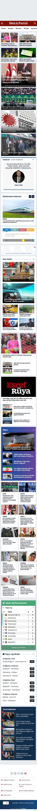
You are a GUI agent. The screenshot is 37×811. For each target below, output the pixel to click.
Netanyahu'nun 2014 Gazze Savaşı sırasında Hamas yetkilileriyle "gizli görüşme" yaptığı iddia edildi (26, 521)
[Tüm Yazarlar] (33, 160)
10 (23, 85)
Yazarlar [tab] (6, 160)
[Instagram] (18, 773)
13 (29, 85)
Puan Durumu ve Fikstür (25, 785)
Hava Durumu (26, 780)
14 (31, 85)
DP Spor (26, 28)
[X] (15, 773)
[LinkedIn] (21, 773)
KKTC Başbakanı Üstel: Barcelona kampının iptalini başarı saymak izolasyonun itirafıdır (9, 520)
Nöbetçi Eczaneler (8, 780)
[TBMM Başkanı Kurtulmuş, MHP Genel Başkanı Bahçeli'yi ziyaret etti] (7, 455)
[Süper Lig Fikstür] (33, 654)
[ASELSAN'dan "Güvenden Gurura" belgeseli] (7, 462)
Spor (4, 494)
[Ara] (35, 23)
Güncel (5, 219)
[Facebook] (11, 773)
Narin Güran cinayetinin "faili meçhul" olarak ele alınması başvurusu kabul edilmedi (27, 567)
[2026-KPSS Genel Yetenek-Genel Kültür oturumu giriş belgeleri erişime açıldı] (27, 580)
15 (33, 85)
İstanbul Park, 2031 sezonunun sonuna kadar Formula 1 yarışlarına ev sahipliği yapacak (9, 498)
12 (27, 85)
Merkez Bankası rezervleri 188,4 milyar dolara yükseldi (9, 542)
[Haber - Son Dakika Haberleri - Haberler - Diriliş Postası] (18, 23)
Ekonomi (18, 28)
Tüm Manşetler (7, 791)
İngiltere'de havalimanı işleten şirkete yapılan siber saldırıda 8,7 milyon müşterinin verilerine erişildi (27, 498)
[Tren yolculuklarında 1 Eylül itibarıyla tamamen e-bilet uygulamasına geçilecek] (18, 209)
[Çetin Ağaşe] (18, 176)
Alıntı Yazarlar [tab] (17, 160)
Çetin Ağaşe (18, 185)
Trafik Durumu (7, 784)
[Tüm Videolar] (33, 430)
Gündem (11, 28)
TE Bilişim (23, 808)
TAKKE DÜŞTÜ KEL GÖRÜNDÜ (18, 164)
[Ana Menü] (2, 23)
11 (25, 85)
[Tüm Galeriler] (33, 259)
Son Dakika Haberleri (27, 791)
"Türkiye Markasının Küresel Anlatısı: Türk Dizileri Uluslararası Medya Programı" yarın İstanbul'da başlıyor (9, 592)
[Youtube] (25, 773)
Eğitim (22, 587)
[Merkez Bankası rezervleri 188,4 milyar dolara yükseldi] (9, 532)
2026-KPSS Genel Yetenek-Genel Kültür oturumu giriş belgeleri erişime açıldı (27, 591)
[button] (3, 75)
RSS (6, 803)
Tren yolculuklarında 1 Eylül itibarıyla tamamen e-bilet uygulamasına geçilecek (18, 221)
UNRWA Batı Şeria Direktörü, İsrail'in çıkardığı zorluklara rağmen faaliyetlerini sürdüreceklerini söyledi (9, 568)
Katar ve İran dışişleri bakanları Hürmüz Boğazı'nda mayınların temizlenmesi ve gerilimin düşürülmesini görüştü (27, 544)
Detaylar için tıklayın (18, 647)
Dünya (3, 28)
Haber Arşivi (7, 795)
